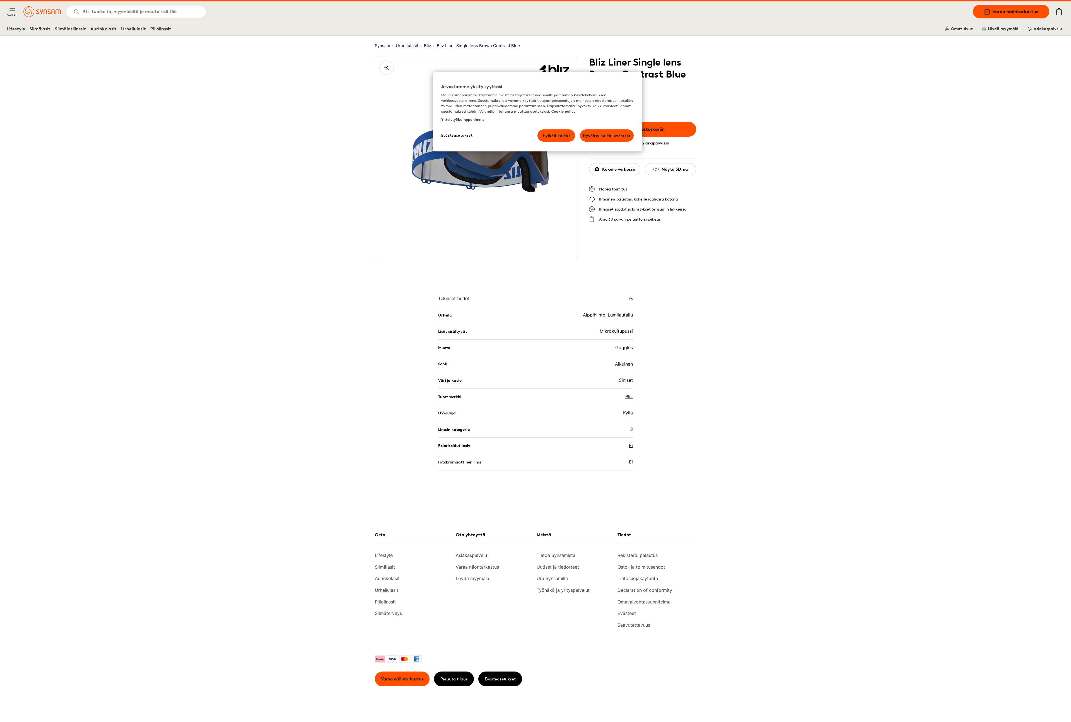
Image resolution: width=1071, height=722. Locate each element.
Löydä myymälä (1003, 28)
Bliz (629, 396)
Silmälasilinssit (70, 29)
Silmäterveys (388, 613)
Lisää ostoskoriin (647, 129)
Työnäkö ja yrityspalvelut (563, 590)
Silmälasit (40, 29)
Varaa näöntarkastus (1015, 11)
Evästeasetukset (500, 679)
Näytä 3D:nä (675, 169)
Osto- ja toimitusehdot (641, 567)
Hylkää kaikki (556, 135)
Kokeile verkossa (618, 169)
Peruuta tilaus (454, 679)
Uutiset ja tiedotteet (558, 567)
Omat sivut (962, 28)
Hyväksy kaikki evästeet (607, 135)
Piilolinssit (160, 29)
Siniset (626, 380)
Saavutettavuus (633, 625)
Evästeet (626, 613)
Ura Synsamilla (552, 578)
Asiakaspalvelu (1048, 28)
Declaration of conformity (644, 590)
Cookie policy (563, 111)
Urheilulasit (133, 29)
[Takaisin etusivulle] (42, 11)
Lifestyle (16, 29)
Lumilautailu (620, 315)
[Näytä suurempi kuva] (386, 68)
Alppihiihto (594, 315)
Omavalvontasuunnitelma (643, 602)
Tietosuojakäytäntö (637, 578)
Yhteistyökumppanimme (462, 119)
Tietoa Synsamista (556, 555)
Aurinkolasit (103, 29)
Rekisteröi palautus (637, 555)
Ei (631, 445)
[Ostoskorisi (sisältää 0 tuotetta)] (1059, 11)
